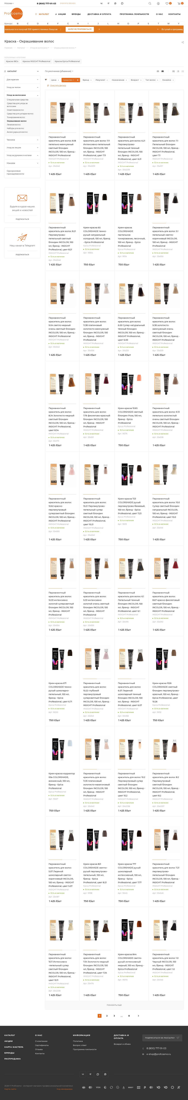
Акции (8, 1041)
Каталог (9, 1035)
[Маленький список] (158, 71)
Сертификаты (42, 1045)
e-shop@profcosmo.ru (159, 1054)
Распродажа (12, 1059)
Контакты (40, 1053)
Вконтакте (83, 1074)
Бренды (9, 1053)
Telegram (90, 1074)
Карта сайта (10, 1089)
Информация (81, 1035)
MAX (122, 3)
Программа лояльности (84, 1049)
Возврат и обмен (122, 1044)
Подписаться (22, 255)
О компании (41, 1041)
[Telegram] (108, 3)
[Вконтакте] (101, 3)
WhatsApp (115, 3)
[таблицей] (183, 71)
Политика (78, 1041)
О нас (38, 1035)
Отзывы (39, 1049)
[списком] (178, 71)
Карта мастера (13, 1047)
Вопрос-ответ (80, 1045)
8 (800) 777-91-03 (46, 3)
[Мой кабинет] (158, 4)
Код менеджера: (65, 1089)
